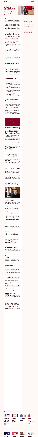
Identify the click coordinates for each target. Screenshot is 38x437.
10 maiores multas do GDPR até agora (28, 22)
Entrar (29, 1)
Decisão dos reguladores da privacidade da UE (28, 27)
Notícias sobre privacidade (6, 6)
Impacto (25, 28)
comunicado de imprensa (9, 136)
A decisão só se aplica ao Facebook (28, 21)
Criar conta (32, 1)
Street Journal (13, 285)
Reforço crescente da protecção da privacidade (28, 33)
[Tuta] (5, 1)
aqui (7, 256)
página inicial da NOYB (8, 160)
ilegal (12, 41)
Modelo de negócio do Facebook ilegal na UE (28, 24)
